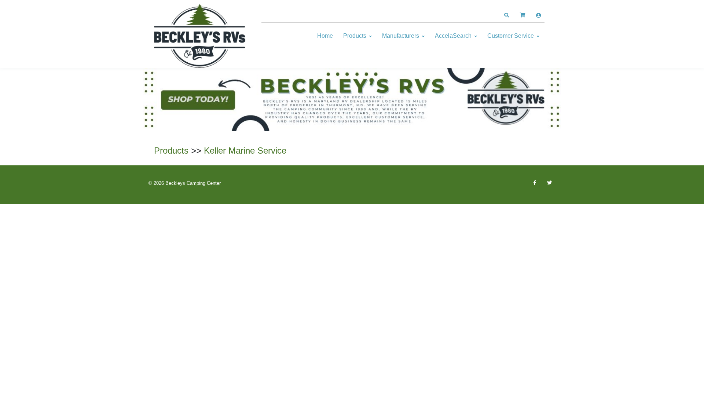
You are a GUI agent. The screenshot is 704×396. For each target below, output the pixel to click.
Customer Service (510, 36)
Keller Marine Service (245, 150)
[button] (506, 15)
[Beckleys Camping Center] (200, 36)
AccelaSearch (453, 36)
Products (354, 36)
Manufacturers (400, 36)
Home (325, 36)
